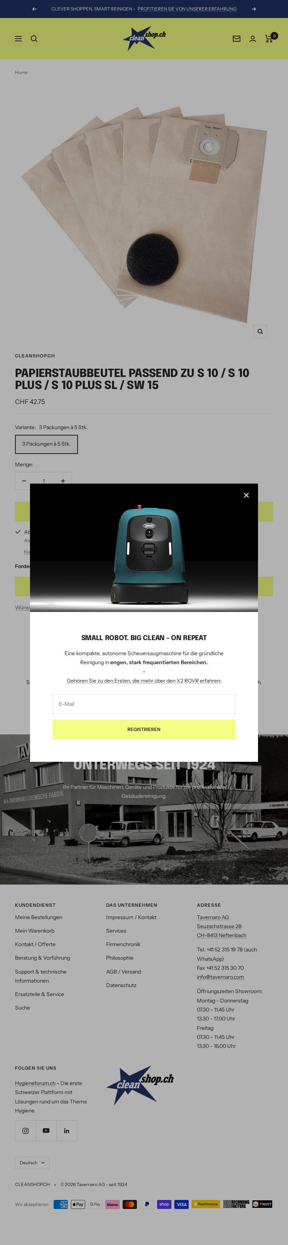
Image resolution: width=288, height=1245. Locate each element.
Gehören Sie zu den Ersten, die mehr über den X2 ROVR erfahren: (144, 680)
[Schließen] (246, 495)
